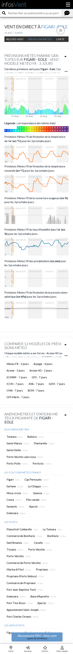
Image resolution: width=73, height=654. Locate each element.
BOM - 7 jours (36, 390)
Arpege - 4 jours (42, 363)
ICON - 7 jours (15, 383)
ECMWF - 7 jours (17, 377)
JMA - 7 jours (36, 383)
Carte (60, 39)
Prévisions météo (40, 39)
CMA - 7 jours (15, 390)
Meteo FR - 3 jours (18, 363)
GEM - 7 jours (57, 383)
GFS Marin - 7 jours (18, 397)
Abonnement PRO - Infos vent (37, 637)
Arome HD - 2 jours (40, 370)
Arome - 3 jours (16, 370)
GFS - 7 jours (39, 377)
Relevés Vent (15, 39)
